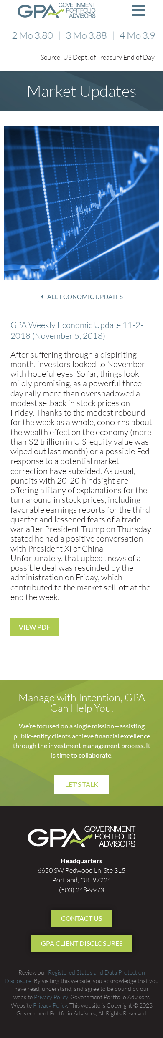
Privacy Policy (51, 996)
